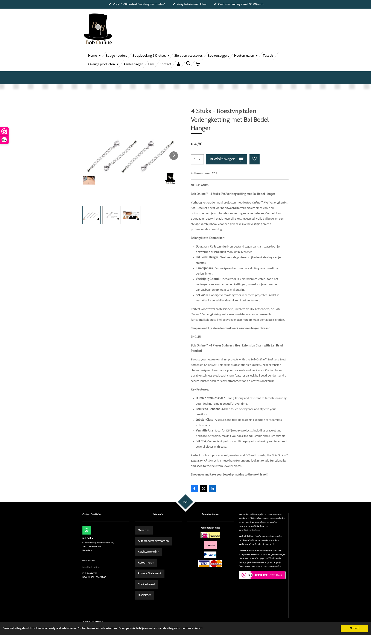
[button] (91, 215)
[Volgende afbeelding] (173, 155)
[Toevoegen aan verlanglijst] (254, 159)
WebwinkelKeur (251, 530)
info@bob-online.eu (92, 567)
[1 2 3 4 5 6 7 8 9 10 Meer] (197, 159)
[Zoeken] (188, 64)
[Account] (178, 64)
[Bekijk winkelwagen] (198, 64)
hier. (274, 544)
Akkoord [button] (354, 628)
